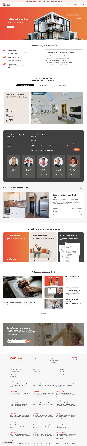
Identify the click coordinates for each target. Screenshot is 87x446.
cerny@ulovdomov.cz (43, 171)
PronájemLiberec (37, 391)
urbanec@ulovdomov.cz (73, 171)
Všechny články (43, 313)
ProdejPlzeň (13, 422)
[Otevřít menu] (83, 4)
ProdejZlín (35, 432)
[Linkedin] (76, 359)
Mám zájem (10, 27)
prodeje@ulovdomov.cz (12, 143)
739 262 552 (13, 170)
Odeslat (77, 149)
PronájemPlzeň (13, 391)
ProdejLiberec (36, 422)
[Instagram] (73, 359)
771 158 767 (43, 170)
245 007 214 (10, 144)
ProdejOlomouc (59, 422)
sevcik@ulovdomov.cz (58, 171)
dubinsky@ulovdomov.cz (29, 171)
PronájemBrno (36, 381)
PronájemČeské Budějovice (62, 400)
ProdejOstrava (59, 413)
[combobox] (34, 146)
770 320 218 (58, 170)
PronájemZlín (36, 400)
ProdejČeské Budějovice (61, 432)
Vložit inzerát (72, 4)
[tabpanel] (43, 108)
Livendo (33, 1)
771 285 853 (73, 170)
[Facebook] (70, 359)
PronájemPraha (13, 381)
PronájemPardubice (14, 400)
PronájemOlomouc (60, 391)
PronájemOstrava (60, 381)
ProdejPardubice (14, 432)
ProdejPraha (13, 413)
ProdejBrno (35, 413)
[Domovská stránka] (6, 4)
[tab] (25, 85)
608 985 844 (28, 170)
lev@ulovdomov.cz (14, 171)
